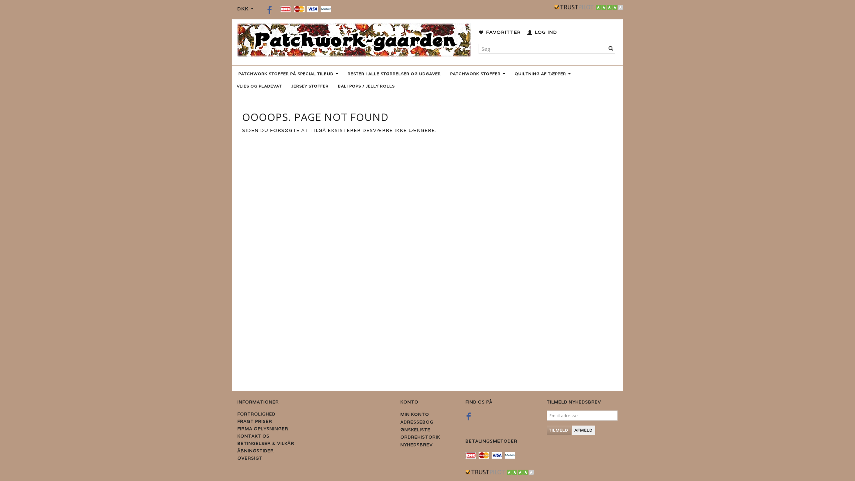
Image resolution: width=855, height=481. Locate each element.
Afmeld (583, 430)
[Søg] (611, 48)
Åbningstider (255, 451)
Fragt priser (254, 421)
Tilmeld (558, 430)
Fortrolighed (256, 414)
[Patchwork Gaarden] (354, 38)
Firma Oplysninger (262, 429)
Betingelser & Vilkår (265, 443)
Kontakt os (253, 436)
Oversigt (250, 458)
